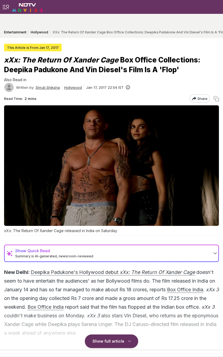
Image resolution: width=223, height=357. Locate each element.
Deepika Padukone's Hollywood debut (113, 272)
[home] (27, 7)
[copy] (216, 98)
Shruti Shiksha (48, 87)
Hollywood (73, 87)
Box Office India (185, 289)
